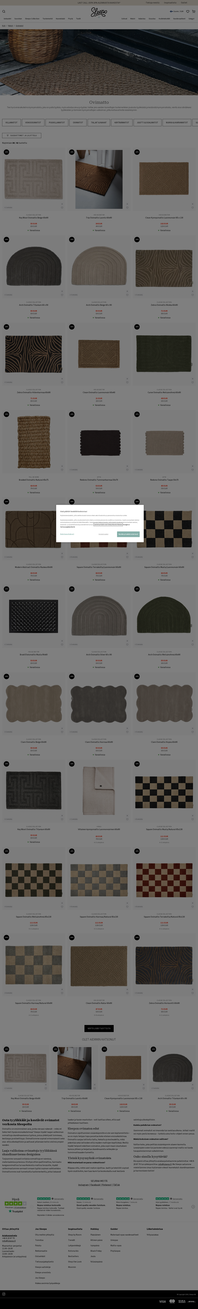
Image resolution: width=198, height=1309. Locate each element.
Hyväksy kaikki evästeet (128, 534)
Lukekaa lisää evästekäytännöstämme (108, 525)
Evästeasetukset (67, 534)
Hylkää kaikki (103, 534)
